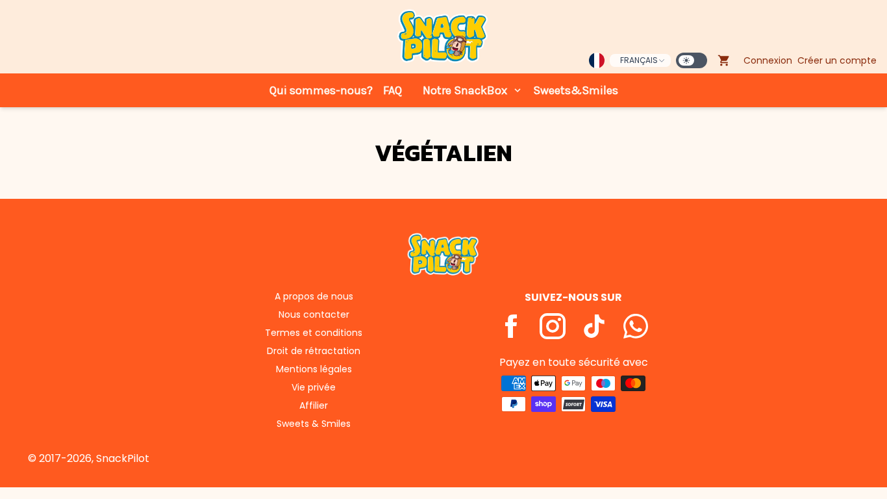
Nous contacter (314, 314)
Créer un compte (837, 60)
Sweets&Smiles (575, 90)
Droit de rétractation (313, 350)
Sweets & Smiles (314, 423)
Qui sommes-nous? (321, 90)
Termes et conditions (313, 332)
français (639, 60)
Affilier (313, 405)
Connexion (767, 60)
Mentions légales (314, 369)
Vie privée (314, 387)
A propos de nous (314, 296)
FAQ (392, 90)
